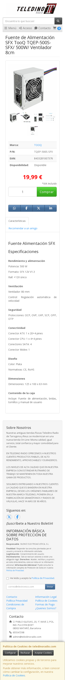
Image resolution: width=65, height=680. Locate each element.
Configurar (10, 652)
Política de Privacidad (15, 570)
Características (17, 221)
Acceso (27, 28)
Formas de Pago (45, 604)
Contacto (44, 28)
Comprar (47, 192)
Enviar (50, 586)
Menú (12, 28)
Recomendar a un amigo (22, 228)
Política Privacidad (16, 600)
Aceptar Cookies (43, 652)
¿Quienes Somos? (45, 608)
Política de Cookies (14, 675)
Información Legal (46, 597)
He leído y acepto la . (32, 578)
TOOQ (38, 145)
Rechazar (25, 652)
